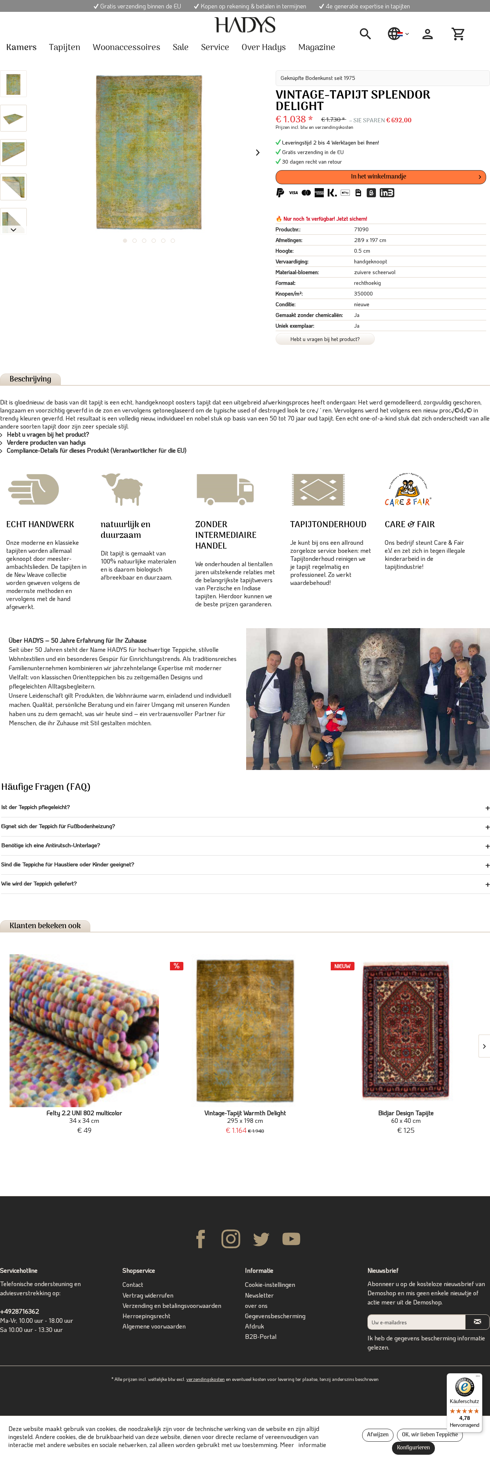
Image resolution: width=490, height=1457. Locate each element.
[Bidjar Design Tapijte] (405, 1030)
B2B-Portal (260, 1336)
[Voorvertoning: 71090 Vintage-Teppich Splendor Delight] (13, 83)
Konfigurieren (413, 1448)
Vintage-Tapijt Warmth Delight (245, 1116)
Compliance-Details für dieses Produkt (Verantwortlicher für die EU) (95, 450)
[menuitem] (368, 34)
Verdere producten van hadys (45, 442)
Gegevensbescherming (275, 1316)
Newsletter (259, 1295)
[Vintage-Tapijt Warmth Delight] (245, 1030)
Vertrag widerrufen (147, 1295)
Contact (132, 1284)
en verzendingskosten (331, 127)
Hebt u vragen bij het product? (325, 339)
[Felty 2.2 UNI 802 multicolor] (84, 1030)
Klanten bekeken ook (45, 926)
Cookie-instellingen (270, 1284)
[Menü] (477, 1377)
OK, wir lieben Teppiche (430, 1435)
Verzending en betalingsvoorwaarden (171, 1305)
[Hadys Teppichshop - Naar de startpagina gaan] (245, 25)
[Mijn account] (427, 34)
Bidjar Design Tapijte (406, 1116)
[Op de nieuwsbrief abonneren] (477, 1321)
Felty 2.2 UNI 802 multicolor (84, 1116)
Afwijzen (378, 1435)
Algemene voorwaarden (154, 1326)
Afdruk (254, 1326)
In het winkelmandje (378, 177)
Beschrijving (30, 379)
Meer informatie (303, 1445)
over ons (256, 1305)
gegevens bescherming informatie (439, 1338)
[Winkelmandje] (459, 34)
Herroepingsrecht (146, 1316)
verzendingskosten (205, 1379)
